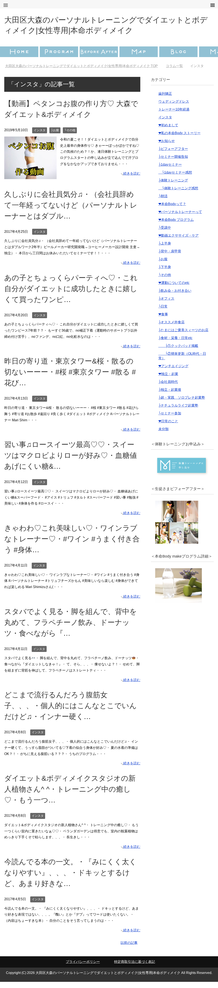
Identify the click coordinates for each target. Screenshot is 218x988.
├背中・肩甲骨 (169, 257)
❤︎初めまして (168, 131)
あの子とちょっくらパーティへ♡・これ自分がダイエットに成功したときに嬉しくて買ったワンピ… (71, 295)
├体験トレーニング (173, 186)
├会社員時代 (168, 388)
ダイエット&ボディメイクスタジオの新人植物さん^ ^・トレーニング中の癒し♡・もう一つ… (70, 795)
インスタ (40, 136)
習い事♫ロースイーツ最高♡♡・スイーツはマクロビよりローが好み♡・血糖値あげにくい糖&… (70, 461)
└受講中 (164, 234)
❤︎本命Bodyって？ (172, 210)
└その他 (69, 136)
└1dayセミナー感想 (175, 178)
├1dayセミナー (170, 171)
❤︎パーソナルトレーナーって (180, 218)
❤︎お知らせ (166, 147)
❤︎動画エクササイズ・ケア (178, 241)
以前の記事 (129, 949)
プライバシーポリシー (83, 968)
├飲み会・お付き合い (174, 297)
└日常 (163, 312)
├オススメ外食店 (171, 328)
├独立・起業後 (169, 396)
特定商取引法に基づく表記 (134, 968)
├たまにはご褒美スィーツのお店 (183, 336)
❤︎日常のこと (168, 427)
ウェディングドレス (173, 107)
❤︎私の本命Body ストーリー (179, 139)
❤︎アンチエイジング (173, 372)
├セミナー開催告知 (173, 163)
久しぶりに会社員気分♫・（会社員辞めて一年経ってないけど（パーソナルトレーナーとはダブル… (70, 211)
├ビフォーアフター (173, 155)
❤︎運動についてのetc (173, 289)
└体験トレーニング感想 (178, 194)
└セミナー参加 (169, 419)
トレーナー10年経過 (173, 115)
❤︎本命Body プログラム (176, 226)
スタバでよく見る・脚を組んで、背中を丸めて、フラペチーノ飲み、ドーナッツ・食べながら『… (70, 628)
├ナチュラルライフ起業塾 (178, 411)
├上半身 (164, 249)
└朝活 (163, 202)
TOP (84, 66)
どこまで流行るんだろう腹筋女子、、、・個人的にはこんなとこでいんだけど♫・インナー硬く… (70, 712)
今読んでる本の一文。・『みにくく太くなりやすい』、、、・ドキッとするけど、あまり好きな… (70, 879)
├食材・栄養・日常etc (175, 344)
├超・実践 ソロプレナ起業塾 (181, 404)
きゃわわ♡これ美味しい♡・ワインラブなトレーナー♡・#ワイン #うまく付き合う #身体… (72, 545)
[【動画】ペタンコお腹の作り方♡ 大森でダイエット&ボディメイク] (30, 182)
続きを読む (131, 179)
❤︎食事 (163, 320)
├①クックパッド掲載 (178, 352)
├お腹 (55, 136)
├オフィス (166, 304)
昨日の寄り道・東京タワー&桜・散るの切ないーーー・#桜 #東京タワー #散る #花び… (70, 378)
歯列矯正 (165, 100)
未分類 (163, 435)
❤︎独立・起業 (168, 380)
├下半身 (164, 273)
